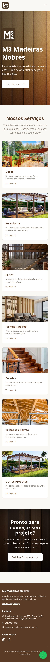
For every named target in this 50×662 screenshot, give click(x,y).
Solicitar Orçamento (23, 557)
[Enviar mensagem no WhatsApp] (43, 655)
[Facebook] (9, 640)
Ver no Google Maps (11, 603)
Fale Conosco (13, 84)
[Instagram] (3, 640)
